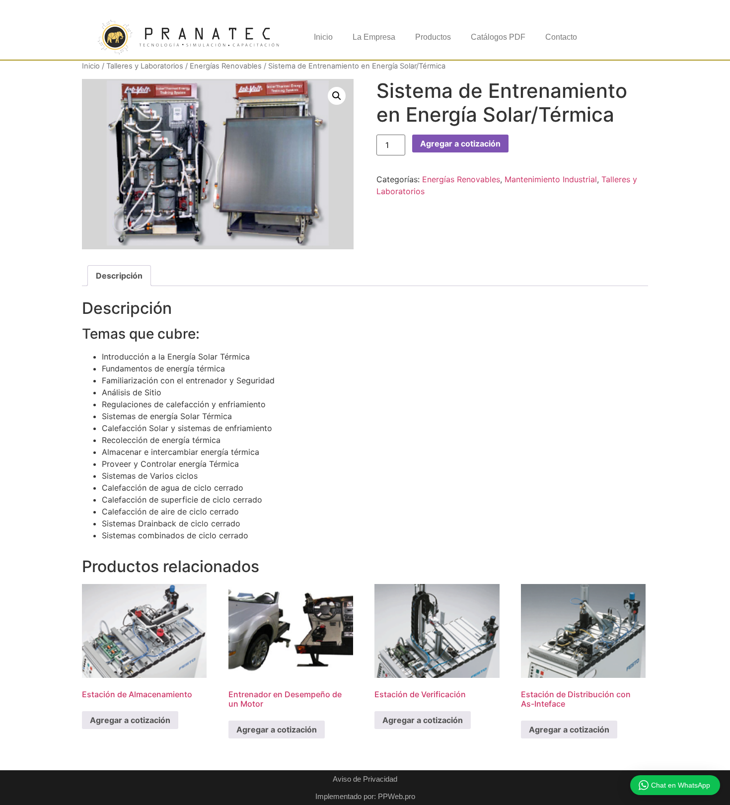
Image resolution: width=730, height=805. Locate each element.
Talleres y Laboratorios (144, 66)
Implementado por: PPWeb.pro (365, 796)
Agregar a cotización (460, 143)
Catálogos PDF (498, 37)
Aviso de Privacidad (365, 779)
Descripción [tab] (119, 276)
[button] (337, 96)
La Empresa (374, 37)
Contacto (561, 37)
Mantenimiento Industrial (551, 179)
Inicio (323, 37)
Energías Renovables (226, 66)
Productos (433, 37)
